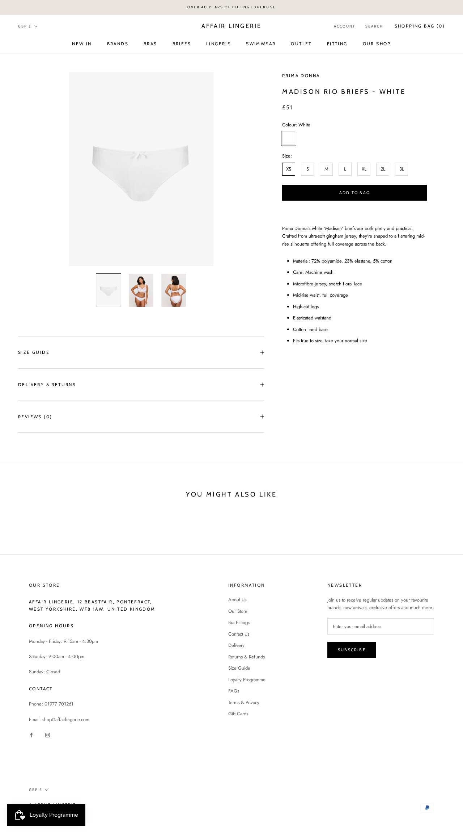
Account (344, 26)
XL (364, 169)
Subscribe (352, 649)
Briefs (182, 43)
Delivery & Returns (47, 384)
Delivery (236, 645)
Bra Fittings (239, 622)
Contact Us (238, 634)
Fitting (337, 43)
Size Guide (34, 352)
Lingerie (218, 43)
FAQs (233, 690)
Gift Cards (238, 713)
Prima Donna (301, 75)
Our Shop (377, 43)
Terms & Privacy (243, 702)
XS (288, 169)
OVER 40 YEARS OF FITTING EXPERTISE (231, 7)
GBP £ (24, 26)
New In (82, 43)
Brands (117, 43)
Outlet (301, 43)
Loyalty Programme (247, 679)
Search (374, 26)
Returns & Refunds (246, 656)
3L (401, 169)
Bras (150, 43)
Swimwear (261, 43)
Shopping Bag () (420, 26)
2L (383, 169)
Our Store (237, 611)
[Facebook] (31, 734)
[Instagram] (47, 734)
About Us (237, 599)
